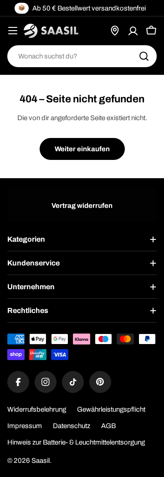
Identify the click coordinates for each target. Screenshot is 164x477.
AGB (108, 425)
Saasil (40, 460)
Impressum (24, 425)
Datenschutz (71, 425)
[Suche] (143, 56)
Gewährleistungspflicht (111, 409)
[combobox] (82, 56)
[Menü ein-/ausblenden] (12, 30)
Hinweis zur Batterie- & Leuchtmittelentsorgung (76, 442)
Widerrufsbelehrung (36, 409)
